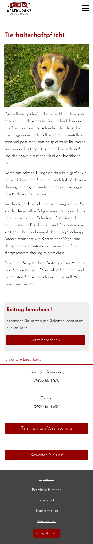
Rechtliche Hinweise (46, 490)
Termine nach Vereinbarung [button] (46, 428)
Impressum (46, 479)
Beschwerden (46, 521)
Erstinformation (46, 511)
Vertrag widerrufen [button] (47, 533)
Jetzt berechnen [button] (45, 340)
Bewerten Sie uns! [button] (46, 455)
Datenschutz (46, 500)
